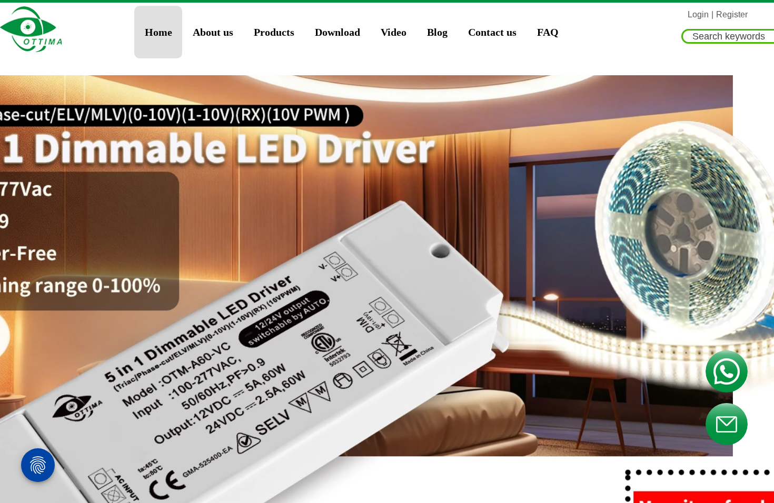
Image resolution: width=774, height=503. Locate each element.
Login (698, 14)
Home (158, 32)
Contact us (492, 32)
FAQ (548, 32)
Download (337, 32)
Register (732, 14)
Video (393, 32)
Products (274, 32)
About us (213, 32)
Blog (437, 32)
